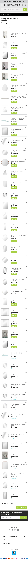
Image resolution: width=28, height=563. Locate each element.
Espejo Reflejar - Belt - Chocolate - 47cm (19, 332)
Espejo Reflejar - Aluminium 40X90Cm (17, 495)
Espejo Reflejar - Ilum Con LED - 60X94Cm (18, 322)
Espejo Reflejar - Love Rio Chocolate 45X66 (17, 108)
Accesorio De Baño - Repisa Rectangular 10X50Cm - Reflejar (18, 97)
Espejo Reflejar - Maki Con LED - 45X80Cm (18, 311)
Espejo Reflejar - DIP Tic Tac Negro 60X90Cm (17, 269)
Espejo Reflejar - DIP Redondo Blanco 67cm (18, 364)
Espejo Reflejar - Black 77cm (17, 140)
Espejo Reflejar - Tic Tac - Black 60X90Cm (18, 484)
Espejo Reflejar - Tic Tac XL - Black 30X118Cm (19, 34)
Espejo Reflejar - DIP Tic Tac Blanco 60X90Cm (17, 375)
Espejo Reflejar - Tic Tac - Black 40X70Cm (18, 474)
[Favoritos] (20, 5)
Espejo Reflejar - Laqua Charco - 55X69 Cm (18, 86)
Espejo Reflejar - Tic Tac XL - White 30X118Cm (17, 75)
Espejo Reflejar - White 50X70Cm (18, 204)
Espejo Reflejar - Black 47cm (17, 434)
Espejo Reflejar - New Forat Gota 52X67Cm (18, 236)
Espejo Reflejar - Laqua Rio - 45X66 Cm (17, 172)
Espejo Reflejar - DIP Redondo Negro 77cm (18, 194)
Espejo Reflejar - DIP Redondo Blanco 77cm (18, 405)
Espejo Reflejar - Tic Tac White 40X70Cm (18, 280)
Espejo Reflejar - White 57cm (17, 291)
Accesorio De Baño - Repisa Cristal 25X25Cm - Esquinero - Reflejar (17, 353)
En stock (18, 23)
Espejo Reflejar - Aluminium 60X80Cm (17, 130)
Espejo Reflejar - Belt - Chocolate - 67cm (19, 455)
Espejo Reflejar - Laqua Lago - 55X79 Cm (18, 183)
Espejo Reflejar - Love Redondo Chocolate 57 (18, 258)
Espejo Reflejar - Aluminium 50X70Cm (17, 444)
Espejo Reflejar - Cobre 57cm (18, 161)
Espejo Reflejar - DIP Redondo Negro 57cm (18, 395)
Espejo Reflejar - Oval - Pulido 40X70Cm (18, 247)
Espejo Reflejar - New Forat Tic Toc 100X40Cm (18, 225)
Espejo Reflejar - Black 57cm (17, 414)
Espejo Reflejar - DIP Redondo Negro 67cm (18, 385)
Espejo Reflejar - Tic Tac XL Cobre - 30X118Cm (19, 64)
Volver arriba (21, 507)
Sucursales (6, 543)
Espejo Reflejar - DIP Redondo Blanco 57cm (18, 425)
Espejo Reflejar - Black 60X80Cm (18, 53)
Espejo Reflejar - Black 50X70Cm (18, 342)
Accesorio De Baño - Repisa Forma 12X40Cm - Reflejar (17, 119)
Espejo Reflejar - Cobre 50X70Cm (19, 464)
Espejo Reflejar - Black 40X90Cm (18, 300)
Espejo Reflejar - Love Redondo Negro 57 (18, 151)
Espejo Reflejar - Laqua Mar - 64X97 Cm (17, 43)
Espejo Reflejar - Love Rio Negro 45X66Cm (18, 214)
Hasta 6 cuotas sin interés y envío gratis (14, 1)
